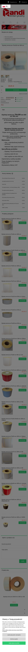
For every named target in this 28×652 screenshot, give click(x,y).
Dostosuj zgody (14, 639)
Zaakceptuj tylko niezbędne (14, 635)
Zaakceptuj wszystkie (14, 643)
